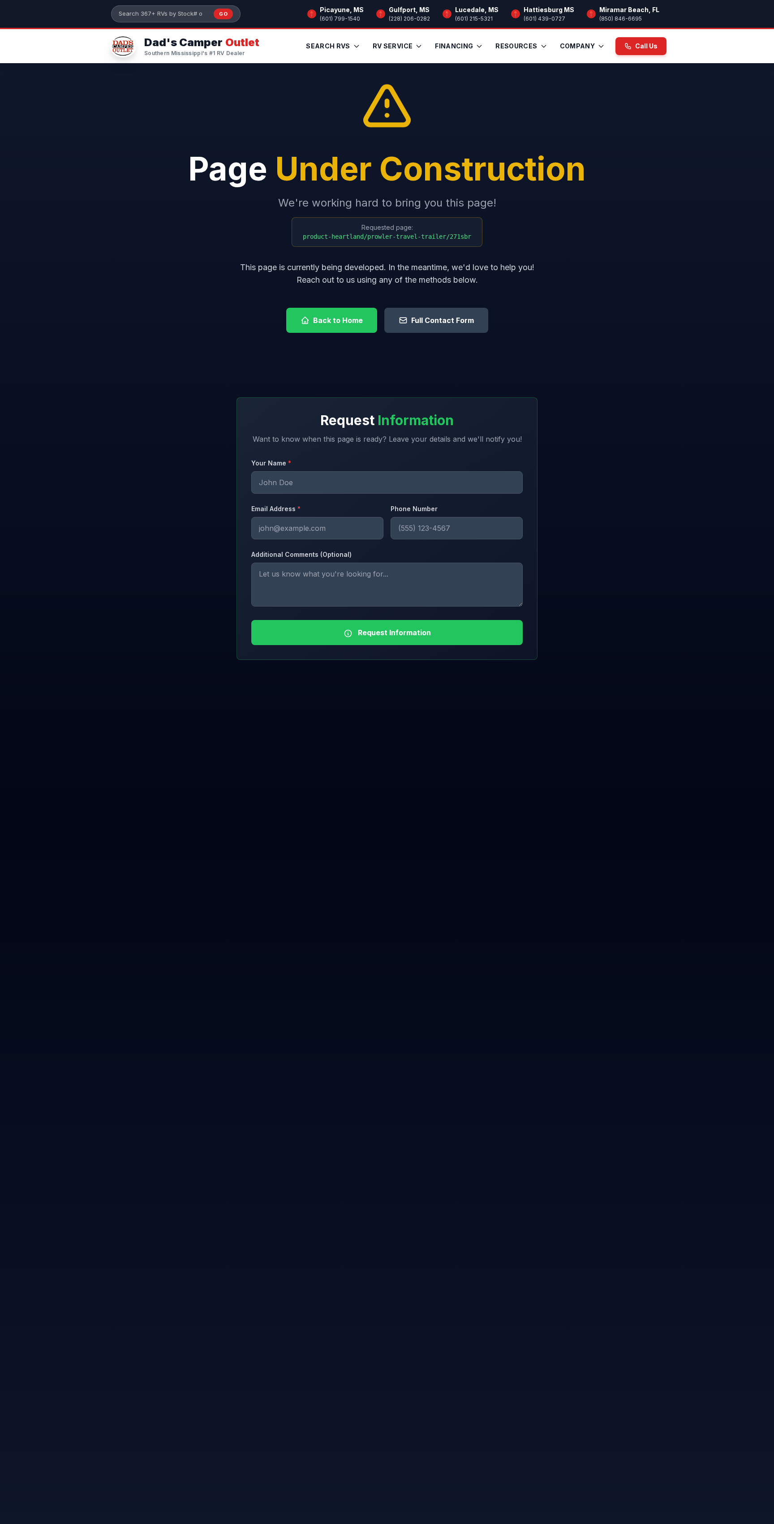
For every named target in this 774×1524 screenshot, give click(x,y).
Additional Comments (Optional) (301, 554)
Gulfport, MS (409, 9)
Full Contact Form (442, 320)
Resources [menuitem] (516, 46)
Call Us (646, 46)
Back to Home (338, 320)
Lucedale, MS (477, 9)
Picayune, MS (342, 9)
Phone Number (414, 508)
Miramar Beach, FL (629, 9)
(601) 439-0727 (544, 18)
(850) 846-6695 (620, 18)
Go (223, 14)
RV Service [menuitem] (393, 46)
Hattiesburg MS (549, 9)
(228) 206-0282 (409, 18)
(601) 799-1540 (340, 18)
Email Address (276, 508)
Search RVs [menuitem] (328, 46)
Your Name (271, 463)
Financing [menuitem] (454, 46)
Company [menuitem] (577, 46)
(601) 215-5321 (474, 18)
